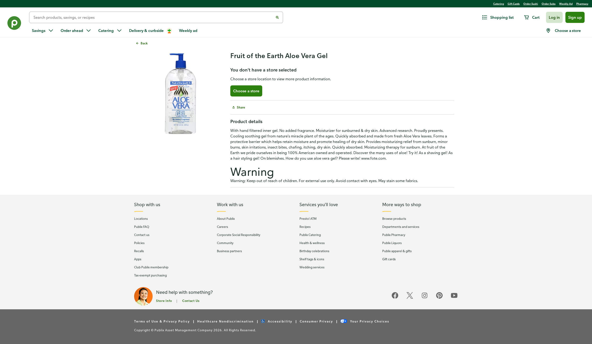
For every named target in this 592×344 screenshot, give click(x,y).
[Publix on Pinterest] (439, 298)
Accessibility (279, 321)
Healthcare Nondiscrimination (225, 321)
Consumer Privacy (316, 321)
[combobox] (153, 17)
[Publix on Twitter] (409, 298)
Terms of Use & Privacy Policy (162, 321)
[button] (554, 17)
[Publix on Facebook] (395, 298)
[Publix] (14, 24)
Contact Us (191, 301)
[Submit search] (277, 17)
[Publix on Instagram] (424, 298)
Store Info (164, 301)
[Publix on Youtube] (454, 298)
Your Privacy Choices (369, 321)
